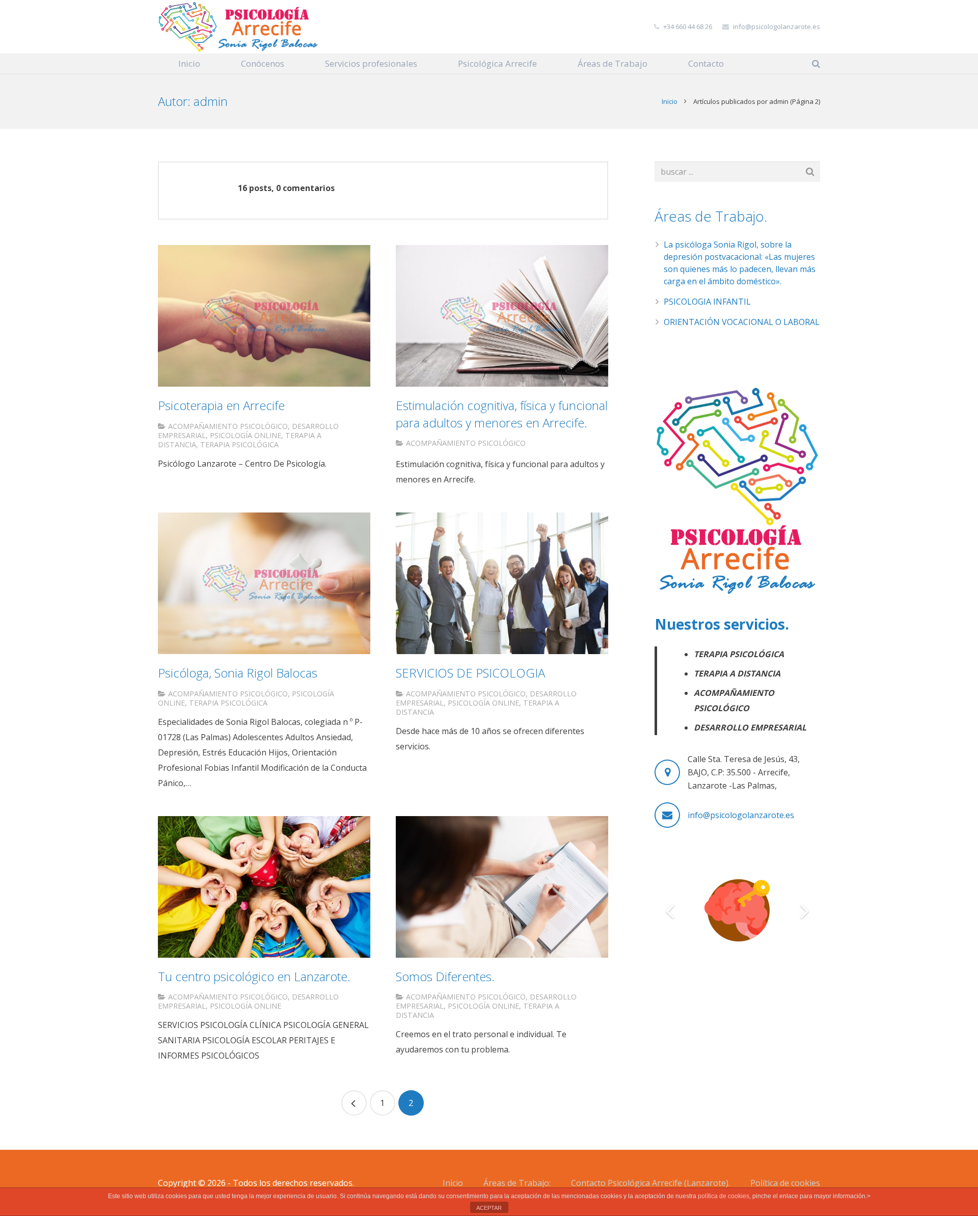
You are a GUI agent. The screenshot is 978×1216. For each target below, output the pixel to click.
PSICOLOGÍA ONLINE (245, 435)
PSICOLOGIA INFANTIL (707, 301)
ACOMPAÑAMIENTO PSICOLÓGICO (228, 426)
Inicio (669, 101)
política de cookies (723, 1196)
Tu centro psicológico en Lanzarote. (254, 976)
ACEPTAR (489, 1208)
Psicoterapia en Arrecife (221, 405)
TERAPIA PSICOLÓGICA (239, 444)
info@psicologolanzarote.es (776, 26)
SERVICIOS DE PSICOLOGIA (470, 672)
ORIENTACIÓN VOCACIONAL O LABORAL (742, 322)
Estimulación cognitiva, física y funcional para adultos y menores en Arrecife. (502, 414)
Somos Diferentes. (445, 976)
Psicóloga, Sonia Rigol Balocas (237, 672)
